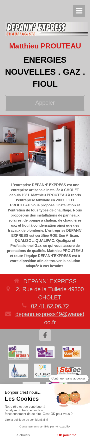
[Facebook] (45, 335)
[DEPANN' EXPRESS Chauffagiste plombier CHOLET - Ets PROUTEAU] (46, 29)
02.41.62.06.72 (50, 306)
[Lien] (18, 352)
